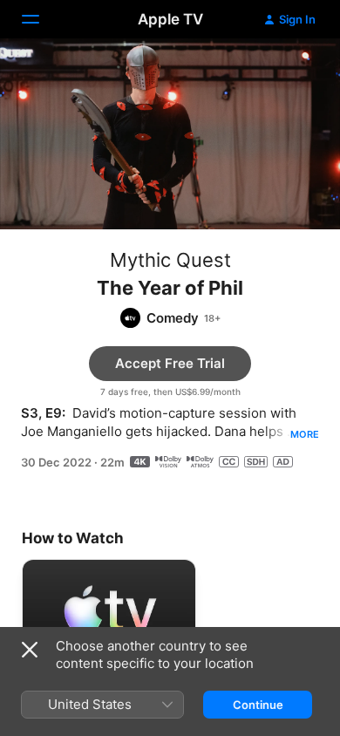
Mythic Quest (170, 260)
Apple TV (170, 19)
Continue (258, 705)
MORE (304, 434)
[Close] (29, 650)
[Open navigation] (41, 19)
